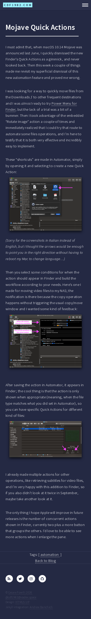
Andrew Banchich (41, 607)
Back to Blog (45, 560)
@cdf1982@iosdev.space (21, 597)
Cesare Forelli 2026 (20, 592)
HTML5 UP (22, 602)
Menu (83, 5)
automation (50, 554)
